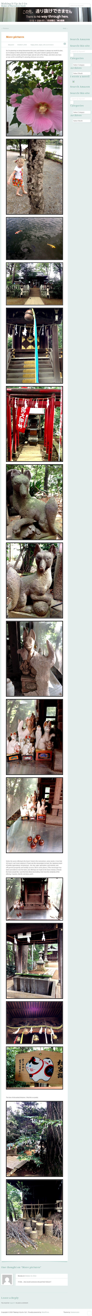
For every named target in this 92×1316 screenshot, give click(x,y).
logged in (13, 1303)
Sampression (75, 1312)
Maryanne (11, 44)
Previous (5, 28)
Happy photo (34, 44)
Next (65, 28)
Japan (40, 44)
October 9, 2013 (22, 44)
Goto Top (89, 1313)
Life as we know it (48, 44)
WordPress (45, 1312)
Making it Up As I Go (14, 3)
